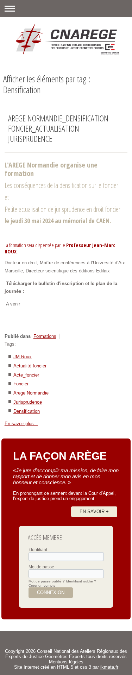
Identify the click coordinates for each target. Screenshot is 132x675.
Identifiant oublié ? (81, 581)
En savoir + (94, 511)
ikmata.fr (109, 667)
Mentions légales (66, 661)
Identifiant (38, 549)
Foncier (21, 383)
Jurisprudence (27, 402)
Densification (26, 411)
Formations (44, 336)
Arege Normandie (31, 393)
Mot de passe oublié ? (47, 581)
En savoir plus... (21, 423)
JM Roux (22, 356)
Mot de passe (41, 566)
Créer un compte (42, 585)
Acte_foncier (26, 375)
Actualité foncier (29, 365)
